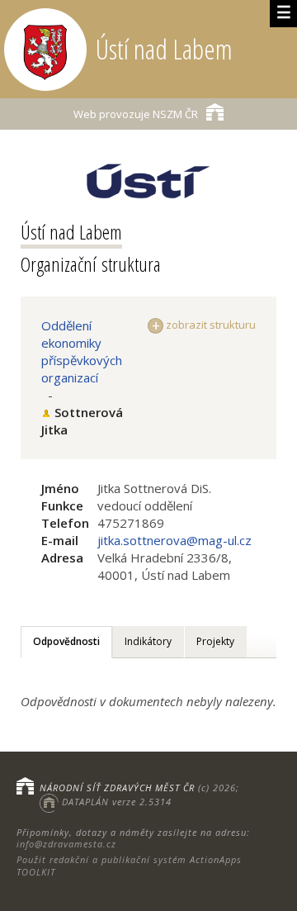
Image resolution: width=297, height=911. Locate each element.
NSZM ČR (135, 114)
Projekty (215, 641)
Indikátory (148, 641)
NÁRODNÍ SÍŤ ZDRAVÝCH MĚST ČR (117, 787)
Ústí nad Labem (71, 231)
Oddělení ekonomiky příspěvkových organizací (81, 351)
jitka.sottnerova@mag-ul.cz (174, 540)
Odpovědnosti (66, 641)
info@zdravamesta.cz (66, 843)
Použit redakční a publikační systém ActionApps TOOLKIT (129, 865)
